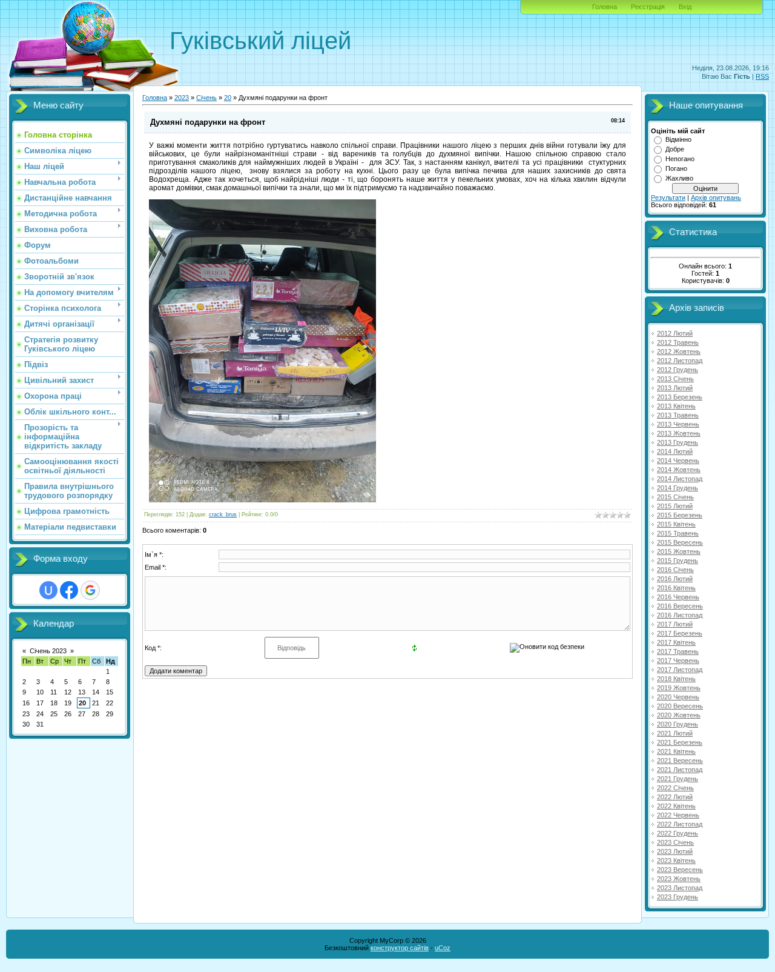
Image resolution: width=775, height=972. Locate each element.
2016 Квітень (676, 587)
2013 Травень (678, 415)
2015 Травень (678, 533)
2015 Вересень (680, 542)
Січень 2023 (48, 650)
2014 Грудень (677, 487)
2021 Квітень (676, 751)
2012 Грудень (677, 369)
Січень (206, 97)
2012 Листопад (679, 360)
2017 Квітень (676, 642)
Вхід (685, 6)
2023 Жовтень (679, 878)
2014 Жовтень (679, 469)
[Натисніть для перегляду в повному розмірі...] (262, 500)
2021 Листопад (679, 769)
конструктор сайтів (400, 947)
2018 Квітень (676, 678)
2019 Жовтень (679, 687)
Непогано (679, 158)
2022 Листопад (679, 824)
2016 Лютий (675, 578)
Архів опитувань (716, 197)
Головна (604, 6)
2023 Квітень (676, 860)
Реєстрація (648, 6)
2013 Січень (675, 378)
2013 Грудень (677, 442)
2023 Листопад (679, 887)
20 (82, 703)
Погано (676, 168)
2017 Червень (678, 660)
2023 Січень (675, 842)
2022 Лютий (675, 797)
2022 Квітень (676, 806)
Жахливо (679, 178)
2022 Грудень (677, 833)
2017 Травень (678, 651)
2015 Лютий (675, 506)
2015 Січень (675, 497)
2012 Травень (678, 342)
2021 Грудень (677, 778)
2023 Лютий (675, 851)
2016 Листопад (679, 615)
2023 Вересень (680, 869)
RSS (762, 76)
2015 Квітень (676, 524)
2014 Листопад (679, 478)
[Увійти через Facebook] (69, 590)
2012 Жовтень (679, 351)
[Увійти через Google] (90, 590)
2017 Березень (679, 633)
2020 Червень (678, 697)
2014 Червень (678, 460)
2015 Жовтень (679, 551)
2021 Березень (679, 742)
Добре (674, 149)
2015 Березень (679, 515)
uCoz (442, 947)
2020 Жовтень (679, 715)
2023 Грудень (677, 896)
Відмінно (678, 139)
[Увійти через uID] (48, 590)
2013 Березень (679, 397)
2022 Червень (678, 815)
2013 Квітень (676, 406)
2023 (181, 97)
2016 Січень (675, 569)
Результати (668, 197)
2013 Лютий (675, 387)
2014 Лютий (675, 451)
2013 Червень (678, 424)
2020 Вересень (680, 706)
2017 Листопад (679, 669)
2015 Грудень (677, 560)
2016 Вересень (680, 606)
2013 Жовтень (679, 433)
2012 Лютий (675, 333)
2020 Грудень (677, 724)
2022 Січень (675, 787)
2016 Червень (678, 597)
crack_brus (223, 514)
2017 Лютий (675, 624)
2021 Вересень (680, 760)
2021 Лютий (675, 733)
